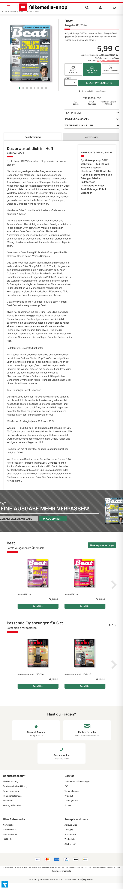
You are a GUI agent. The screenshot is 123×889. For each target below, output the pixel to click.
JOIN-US (7, 839)
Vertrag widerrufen (12, 805)
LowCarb (68, 829)
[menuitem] (9, 7)
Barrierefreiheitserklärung (15, 786)
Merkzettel (8, 800)
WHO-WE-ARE (10, 834)
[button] (5, 884)
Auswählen (38, 606)
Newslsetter (8, 825)
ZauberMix (69, 839)
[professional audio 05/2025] (84, 653)
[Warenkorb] (115, 7)
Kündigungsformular (12, 796)
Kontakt (68, 805)
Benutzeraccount (11, 791)
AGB (80, 879)
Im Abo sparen (51, 518)
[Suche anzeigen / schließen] (87, 7)
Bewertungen (91, 137)
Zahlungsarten (71, 800)
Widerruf (68, 796)
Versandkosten (71, 791)
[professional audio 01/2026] (38, 653)
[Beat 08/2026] (84, 573)
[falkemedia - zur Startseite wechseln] (44, 7)
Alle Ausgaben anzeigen (102, 545)
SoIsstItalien (70, 834)
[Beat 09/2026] (38, 573)
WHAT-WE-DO (10, 829)
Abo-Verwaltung (10, 781)
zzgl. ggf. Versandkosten (108, 60)
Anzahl (67, 78)
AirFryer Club (70, 825)
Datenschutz (70, 879)
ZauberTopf (70, 844)
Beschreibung (33, 137)
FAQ (66, 786)
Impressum (88, 879)
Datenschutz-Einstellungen (77, 781)
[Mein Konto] (100, 7)
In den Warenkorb (99, 82)
